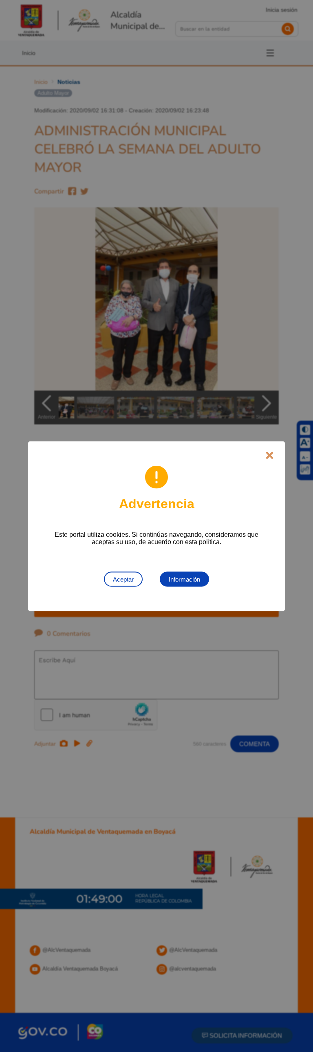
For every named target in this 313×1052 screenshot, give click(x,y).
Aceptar (123, 578)
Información (184, 578)
